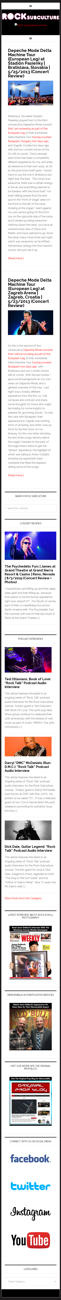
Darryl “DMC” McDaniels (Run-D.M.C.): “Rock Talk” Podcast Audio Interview (28, 767)
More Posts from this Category (23, 898)
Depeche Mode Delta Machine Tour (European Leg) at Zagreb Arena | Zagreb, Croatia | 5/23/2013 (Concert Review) (29, 293)
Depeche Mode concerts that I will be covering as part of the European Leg (30, 354)
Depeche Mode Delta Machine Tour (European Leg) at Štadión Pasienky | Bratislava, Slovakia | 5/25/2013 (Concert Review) (29, 63)
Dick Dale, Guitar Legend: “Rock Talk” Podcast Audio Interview (30, 849)
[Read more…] (16, 258)
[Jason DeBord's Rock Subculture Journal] (30, 16)
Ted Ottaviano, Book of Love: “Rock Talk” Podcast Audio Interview (28, 683)
